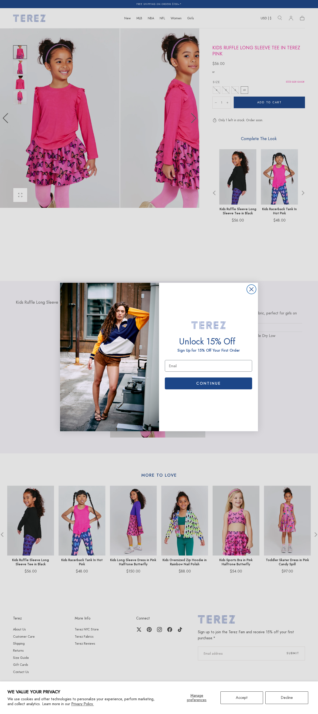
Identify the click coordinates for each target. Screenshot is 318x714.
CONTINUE (208, 383)
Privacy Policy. (82, 704)
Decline (287, 697)
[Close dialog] (251, 289)
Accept (242, 697)
